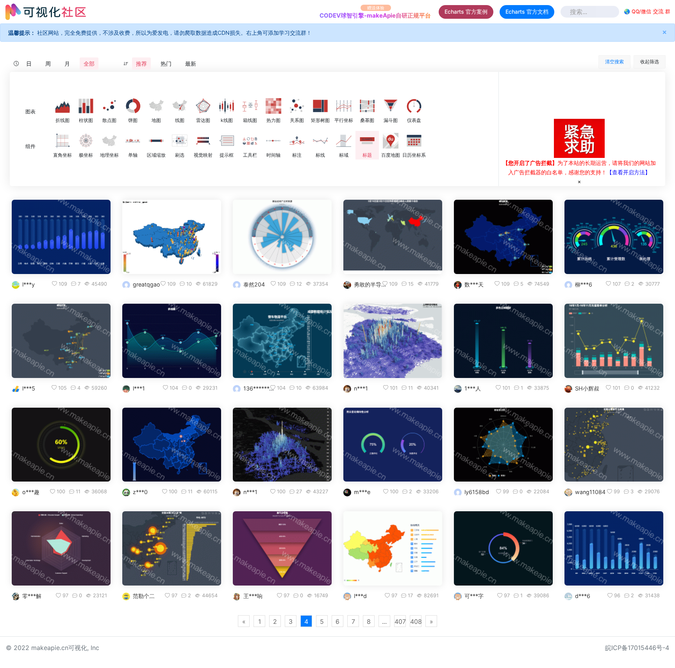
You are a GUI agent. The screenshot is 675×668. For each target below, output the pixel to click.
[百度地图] (390, 141)
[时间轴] (273, 141)
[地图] (156, 106)
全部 (89, 63)
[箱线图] (250, 106)
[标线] (320, 141)
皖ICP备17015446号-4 (637, 648)
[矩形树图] (320, 106)
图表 (30, 112)
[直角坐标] (62, 141)
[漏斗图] (390, 106)
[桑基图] (367, 106)
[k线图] (226, 106)
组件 (30, 146)
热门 (166, 63)
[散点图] (109, 106)
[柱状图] (86, 106)
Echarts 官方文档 (526, 11)
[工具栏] (250, 141)
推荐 (141, 63)
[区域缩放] (156, 141)
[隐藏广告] (579, 181)
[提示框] (226, 141)
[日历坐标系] (414, 141)
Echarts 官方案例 (466, 11)
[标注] (297, 141)
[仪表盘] (414, 106)
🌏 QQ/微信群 (647, 12)
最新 (190, 63)
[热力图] (273, 106)
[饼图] (133, 106)
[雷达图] (203, 106)
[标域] (344, 141)
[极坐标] (86, 141)
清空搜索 (614, 61)
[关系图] (297, 106)
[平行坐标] (344, 106)
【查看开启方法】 (628, 172)
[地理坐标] (109, 141)
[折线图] (62, 106)
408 (415, 621)
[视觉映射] (203, 141)
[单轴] (133, 141)
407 (400, 621)
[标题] (367, 141)
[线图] (180, 106)
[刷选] (180, 141)
